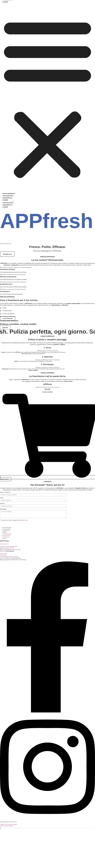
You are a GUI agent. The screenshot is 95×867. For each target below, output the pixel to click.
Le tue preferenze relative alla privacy (9, 556)
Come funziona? (8, 203)
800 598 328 (10, 548)
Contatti (5, 207)
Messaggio (3, 509)
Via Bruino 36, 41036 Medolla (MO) (8, 546)
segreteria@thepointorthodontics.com (11, 549)
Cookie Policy (3, 555)
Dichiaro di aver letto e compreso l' (14, 520)
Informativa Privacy (22, 520)
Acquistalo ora (7, 205)
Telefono (2, 503)
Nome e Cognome (5, 492)
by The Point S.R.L (4, 544)
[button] (47, 97)
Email (1, 497)
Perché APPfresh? (9, 193)
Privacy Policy (3, 553)
